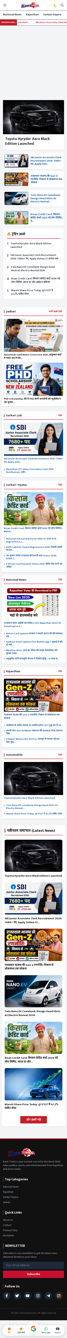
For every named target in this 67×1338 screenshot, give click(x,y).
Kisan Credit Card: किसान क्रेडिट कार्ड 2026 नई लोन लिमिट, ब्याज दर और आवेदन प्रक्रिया (35, 280)
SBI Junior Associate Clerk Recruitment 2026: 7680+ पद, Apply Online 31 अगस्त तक (34, 257)
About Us (8, 1220)
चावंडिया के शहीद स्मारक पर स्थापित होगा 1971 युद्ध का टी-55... (34, 725)
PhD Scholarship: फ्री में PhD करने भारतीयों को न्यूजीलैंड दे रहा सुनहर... (32, 400)
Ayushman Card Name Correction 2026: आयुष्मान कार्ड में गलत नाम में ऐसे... (32, 356)
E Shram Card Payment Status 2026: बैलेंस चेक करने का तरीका (34, 565)
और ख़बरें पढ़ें (33, 1119)
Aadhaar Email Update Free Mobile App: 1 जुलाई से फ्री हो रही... (34, 643)
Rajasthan (32, 14)
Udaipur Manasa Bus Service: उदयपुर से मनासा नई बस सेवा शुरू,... (32, 740)
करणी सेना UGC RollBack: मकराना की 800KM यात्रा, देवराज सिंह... (34, 732)
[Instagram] (38, 1295)
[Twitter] (17, 1295)
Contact (7, 1225)
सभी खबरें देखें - (56, 311)
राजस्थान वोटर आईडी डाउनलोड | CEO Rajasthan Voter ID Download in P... (32, 624)
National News (12, 14)
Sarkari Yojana (52, 14)
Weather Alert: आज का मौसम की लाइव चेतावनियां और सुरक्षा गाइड (32, 651)
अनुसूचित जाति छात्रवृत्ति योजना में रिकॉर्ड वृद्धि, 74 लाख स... (32, 659)
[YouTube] (27, 1295)
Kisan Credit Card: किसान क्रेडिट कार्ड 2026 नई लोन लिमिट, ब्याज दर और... (31, 1060)
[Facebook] (6, 1295)
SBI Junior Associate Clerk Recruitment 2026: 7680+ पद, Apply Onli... (46, 160)
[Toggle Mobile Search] (62, 5)
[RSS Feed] (59, 1295)
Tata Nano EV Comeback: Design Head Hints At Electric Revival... (46, 198)
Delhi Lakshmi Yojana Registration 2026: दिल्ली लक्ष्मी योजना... (34, 548)
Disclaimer (8, 1235)
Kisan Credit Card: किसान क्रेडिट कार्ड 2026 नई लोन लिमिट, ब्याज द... (33, 530)
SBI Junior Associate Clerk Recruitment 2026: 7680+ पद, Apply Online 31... (33, 920)
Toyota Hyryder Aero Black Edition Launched (27, 141)
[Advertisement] (33, 60)
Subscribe (33, 1274)
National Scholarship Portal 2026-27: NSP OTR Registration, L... (31, 540)
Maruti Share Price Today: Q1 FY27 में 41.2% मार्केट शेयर (32, 292)
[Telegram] (48, 1295)
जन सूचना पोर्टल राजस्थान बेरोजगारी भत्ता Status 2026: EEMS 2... (31, 557)
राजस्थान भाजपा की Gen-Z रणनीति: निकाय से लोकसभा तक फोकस (46, 179)
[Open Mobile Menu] (5, 5)
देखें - (60, 415)
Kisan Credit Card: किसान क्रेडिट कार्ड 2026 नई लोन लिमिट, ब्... (47, 217)
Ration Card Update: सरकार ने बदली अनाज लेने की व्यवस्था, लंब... (34, 635)
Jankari (6, 1202)
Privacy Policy (10, 1230)
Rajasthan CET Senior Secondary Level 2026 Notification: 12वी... (30, 470)
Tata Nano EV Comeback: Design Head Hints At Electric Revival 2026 (33, 269)
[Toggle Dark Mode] (55, 5)
